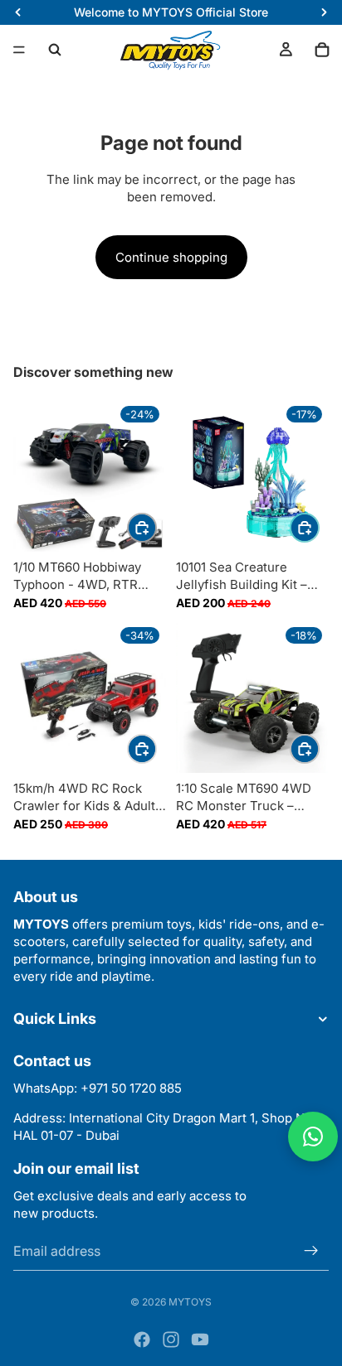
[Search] (55, 49)
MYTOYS (190, 1302)
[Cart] (322, 49)
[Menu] (19, 50)
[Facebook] (142, 1339)
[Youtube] (200, 1339)
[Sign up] (311, 1250)
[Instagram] (171, 1339)
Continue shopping (171, 257)
